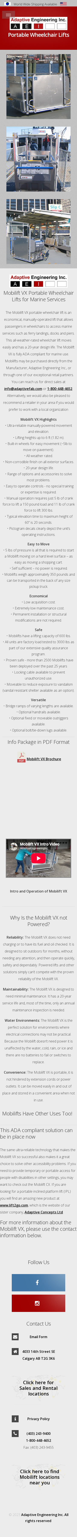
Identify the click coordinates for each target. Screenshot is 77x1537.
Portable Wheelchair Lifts (38, 35)
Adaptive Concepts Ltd (44, 1212)
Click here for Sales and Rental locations (38, 1387)
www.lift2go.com (14, 1205)
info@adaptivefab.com (23, 388)
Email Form (38, 1336)
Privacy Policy (38, 1418)
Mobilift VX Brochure (44, 759)
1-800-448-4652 (59, 388)
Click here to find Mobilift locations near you (40, 1476)
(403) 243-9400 (38, 1433)
